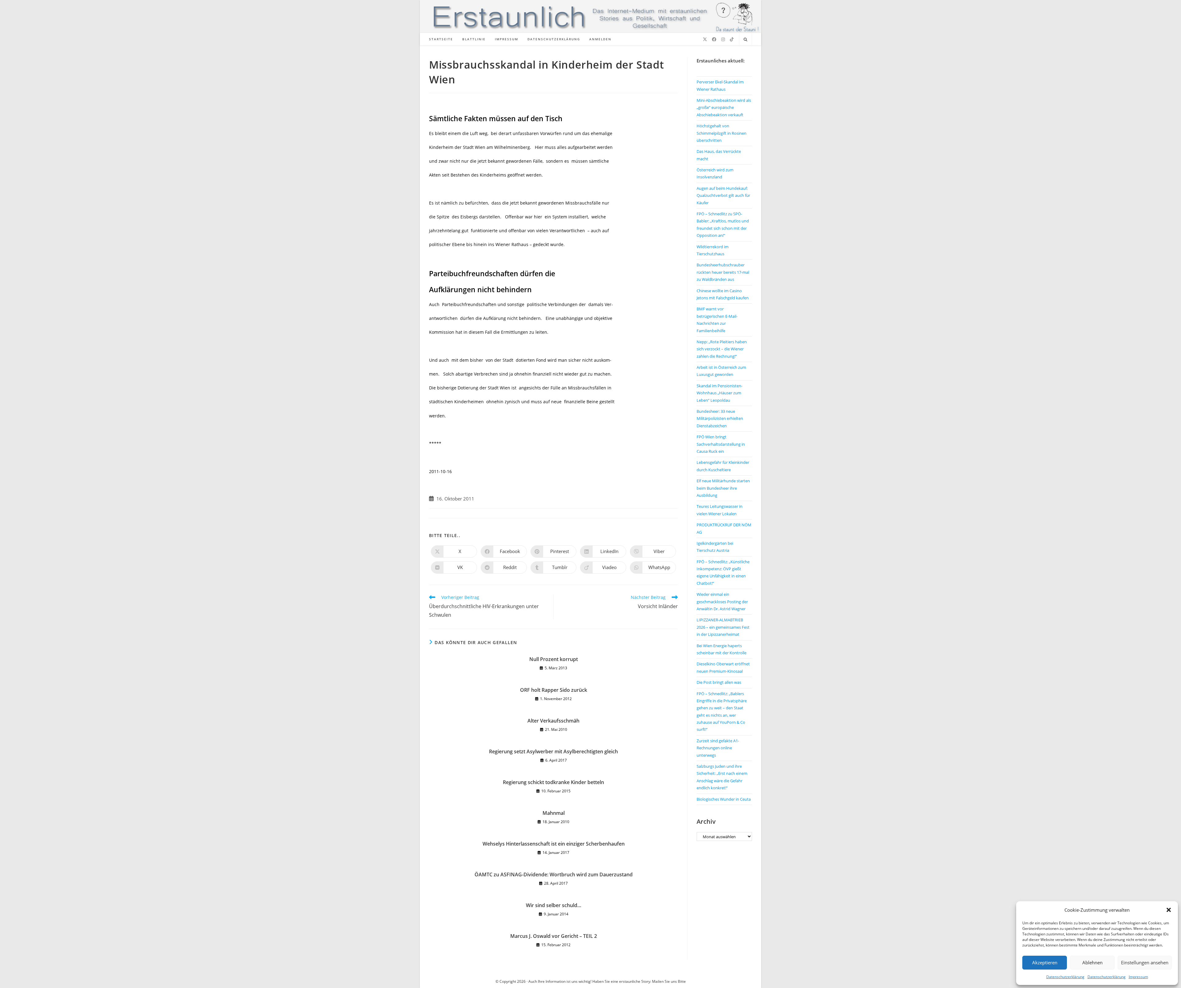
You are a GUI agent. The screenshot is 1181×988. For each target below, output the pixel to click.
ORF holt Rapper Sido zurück (553, 690)
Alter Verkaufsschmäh (553, 720)
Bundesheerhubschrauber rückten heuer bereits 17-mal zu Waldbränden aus (723, 272)
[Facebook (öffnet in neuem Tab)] (714, 39)
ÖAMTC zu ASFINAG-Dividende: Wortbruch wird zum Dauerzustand (554, 874)
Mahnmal (554, 813)
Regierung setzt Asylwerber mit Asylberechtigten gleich (553, 751)
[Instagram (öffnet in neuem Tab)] (723, 39)
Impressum (1138, 976)
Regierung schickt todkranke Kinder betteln (553, 782)
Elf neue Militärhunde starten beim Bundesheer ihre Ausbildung (723, 488)
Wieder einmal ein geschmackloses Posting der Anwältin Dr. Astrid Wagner (722, 602)
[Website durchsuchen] (745, 39)
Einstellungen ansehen (1144, 962)
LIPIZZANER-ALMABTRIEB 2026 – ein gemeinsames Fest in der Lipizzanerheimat (723, 627)
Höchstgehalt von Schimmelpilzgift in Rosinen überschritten (721, 133)
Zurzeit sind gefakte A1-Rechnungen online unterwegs (718, 748)
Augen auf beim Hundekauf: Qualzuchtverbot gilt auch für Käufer (723, 195)
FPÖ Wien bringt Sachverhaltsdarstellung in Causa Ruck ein (721, 444)
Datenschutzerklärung (1065, 976)
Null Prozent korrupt (553, 659)
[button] (1169, 910)
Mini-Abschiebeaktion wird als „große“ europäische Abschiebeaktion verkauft (724, 108)
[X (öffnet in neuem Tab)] (705, 39)
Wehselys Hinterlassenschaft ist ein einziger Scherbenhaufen (554, 843)
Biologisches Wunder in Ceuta (724, 799)
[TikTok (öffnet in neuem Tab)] (731, 39)
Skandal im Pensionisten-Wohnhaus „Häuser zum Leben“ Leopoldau (719, 393)
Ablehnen (1092, 962)
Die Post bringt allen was (719, 682)
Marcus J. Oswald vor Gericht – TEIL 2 (553, 936)
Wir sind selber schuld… (553, 905)
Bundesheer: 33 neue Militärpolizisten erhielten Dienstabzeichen (720, 418)
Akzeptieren (1044, 962)
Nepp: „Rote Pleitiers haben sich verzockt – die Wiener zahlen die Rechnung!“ (722, 349)
